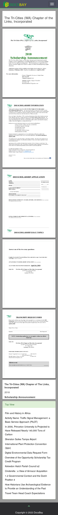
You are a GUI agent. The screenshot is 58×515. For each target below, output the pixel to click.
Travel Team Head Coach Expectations (25, 493)
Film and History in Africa (17, 413)
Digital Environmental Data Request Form (26, 452)
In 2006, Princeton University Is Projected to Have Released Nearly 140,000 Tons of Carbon (27, 430)
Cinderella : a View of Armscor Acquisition (26, 471)
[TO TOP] (29, 506)
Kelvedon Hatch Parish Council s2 (22, 466)
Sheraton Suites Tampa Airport (20, 439)
